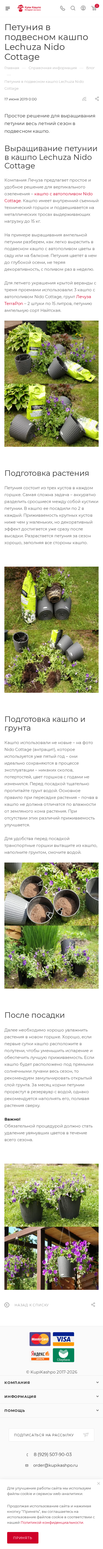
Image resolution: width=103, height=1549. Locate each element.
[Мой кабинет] (83, 8)
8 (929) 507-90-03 (53, 1454)
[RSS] (84, 98)
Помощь (14, 1410)
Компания (17, 1382)
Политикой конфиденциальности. (52, 1522)
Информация (20, 1396)
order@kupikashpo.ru (55, 1465)
